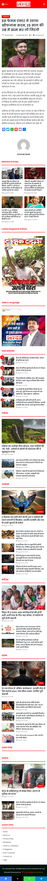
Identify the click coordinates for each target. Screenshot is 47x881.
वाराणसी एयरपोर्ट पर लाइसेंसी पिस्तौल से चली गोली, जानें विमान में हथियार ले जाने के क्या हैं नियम (30, 715)
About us (6, 835)
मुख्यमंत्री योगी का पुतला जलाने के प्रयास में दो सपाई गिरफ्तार (28, 813)
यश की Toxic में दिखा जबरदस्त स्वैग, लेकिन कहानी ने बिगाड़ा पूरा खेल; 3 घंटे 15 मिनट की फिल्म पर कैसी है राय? (12, 214)
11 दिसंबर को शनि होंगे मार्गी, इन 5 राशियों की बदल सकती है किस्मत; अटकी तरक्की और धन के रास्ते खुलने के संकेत (30, 402)
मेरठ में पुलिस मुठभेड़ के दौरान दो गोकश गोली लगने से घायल (30, 369)
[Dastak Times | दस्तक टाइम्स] (23, 4)
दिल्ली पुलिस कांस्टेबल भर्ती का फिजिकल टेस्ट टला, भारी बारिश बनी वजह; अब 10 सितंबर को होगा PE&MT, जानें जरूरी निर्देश (29, 643)
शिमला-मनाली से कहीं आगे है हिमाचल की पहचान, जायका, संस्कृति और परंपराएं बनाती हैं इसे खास (30, 473)
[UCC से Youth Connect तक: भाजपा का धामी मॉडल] (8, 738)
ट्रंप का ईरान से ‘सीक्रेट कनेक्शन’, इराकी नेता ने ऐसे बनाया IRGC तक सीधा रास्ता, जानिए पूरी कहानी (23, 691)
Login (5, 860)
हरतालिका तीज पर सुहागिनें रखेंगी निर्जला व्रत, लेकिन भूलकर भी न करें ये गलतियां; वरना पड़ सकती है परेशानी (30, 547)
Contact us (7, 856)
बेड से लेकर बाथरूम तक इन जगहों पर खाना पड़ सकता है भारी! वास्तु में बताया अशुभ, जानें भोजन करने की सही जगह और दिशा (30, 535)
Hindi (7, 310)
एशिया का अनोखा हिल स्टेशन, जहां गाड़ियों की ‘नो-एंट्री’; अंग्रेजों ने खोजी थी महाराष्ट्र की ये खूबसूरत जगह (23, 449)
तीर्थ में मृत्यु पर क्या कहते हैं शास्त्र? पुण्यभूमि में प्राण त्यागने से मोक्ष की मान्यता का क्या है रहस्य (28, 558)
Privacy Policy (8, 839)
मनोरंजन (6, 17)
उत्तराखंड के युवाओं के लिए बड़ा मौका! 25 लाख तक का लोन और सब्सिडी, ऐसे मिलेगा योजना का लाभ (30, 726)
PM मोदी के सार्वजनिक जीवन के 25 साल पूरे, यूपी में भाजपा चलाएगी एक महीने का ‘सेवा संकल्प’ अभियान (29, 391)
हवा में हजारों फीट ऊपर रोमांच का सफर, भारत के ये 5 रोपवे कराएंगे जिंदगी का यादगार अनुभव (30, 462)
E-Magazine (7, 849)
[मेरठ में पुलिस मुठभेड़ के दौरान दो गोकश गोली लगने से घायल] (8, 371)
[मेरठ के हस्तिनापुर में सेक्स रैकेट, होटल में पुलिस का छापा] (8, 361)
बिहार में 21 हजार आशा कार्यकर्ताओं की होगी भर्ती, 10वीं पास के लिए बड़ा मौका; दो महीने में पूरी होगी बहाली (22, 615)
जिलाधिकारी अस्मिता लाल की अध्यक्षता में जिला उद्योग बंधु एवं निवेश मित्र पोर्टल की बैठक (30, 380)
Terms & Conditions (10, 846)
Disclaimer (7, 842)
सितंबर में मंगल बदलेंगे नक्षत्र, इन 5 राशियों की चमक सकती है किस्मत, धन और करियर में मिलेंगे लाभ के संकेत (30, 568)
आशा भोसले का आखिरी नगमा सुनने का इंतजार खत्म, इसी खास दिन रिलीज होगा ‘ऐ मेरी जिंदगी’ (34, 213)
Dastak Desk (9, 35)
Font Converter (9, 853)
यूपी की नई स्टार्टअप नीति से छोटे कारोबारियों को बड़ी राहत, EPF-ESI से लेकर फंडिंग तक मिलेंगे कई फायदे (29, 704)
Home (5, 832)
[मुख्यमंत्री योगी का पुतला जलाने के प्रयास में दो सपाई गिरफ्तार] (8, 815)
